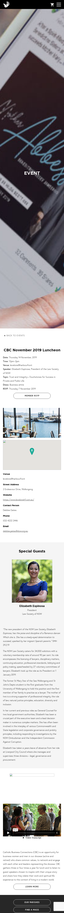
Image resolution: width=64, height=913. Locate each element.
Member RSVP (32, 395)
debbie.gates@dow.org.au (15, 530)
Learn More (32, 886)
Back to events (16, 335)
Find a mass (32, 910)
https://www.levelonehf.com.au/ (18, 499)
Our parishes (32, 902)
